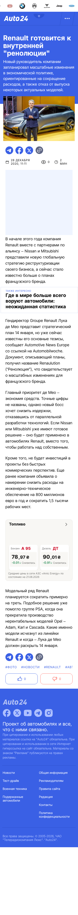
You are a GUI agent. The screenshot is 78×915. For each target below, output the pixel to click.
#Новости (30, 667)
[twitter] (29, 150)
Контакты (45, 805)
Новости (9, 773)
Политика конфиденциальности (54, 815)
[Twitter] (17, 713)
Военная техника (15, 789)
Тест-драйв (11, 781)
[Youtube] (28, 713)
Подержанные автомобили (13, 798)
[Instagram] (49, 713)
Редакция (46, 797)
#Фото (11, 667)
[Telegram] (38, 713)
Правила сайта (49, 789)
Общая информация (53, 773)
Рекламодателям (51, 781)
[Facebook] (7, 713)
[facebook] (19, 150)
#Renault (52, 667)
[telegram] (9, 150)
